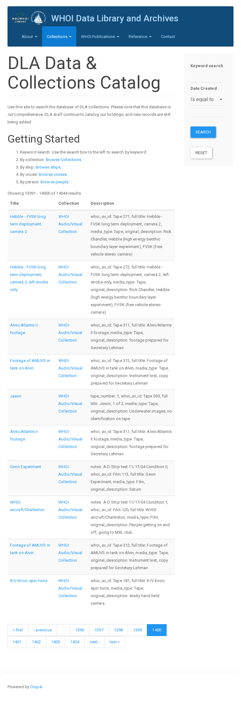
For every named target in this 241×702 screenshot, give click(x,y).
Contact (168, 36)
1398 (118, 630)
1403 (55, 642)
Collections (57, 36)
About (28, 36)
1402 (36, 642)
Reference (138, 36)
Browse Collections (64, 159)
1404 (74, 642)
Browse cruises (53, 174)
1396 (79, 630)
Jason (16, 396)
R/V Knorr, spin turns (28, 580)
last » (115, 642)
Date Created (203, 88)
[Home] (31, 18)
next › (95, 642)
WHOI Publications (98, 36)
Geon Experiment (25, 466)
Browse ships (48, 167)
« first (18, 630)
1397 (98, 630)
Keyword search (206, 65)
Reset (201, 152)
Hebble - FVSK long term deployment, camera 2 (28, 224)
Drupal (36, 686)
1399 (137, 630)
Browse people (54, 182)
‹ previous (43, 630)
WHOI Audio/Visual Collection (70, 224)
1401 (17, 642)
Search (203, 132)
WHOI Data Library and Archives (115, 18)
